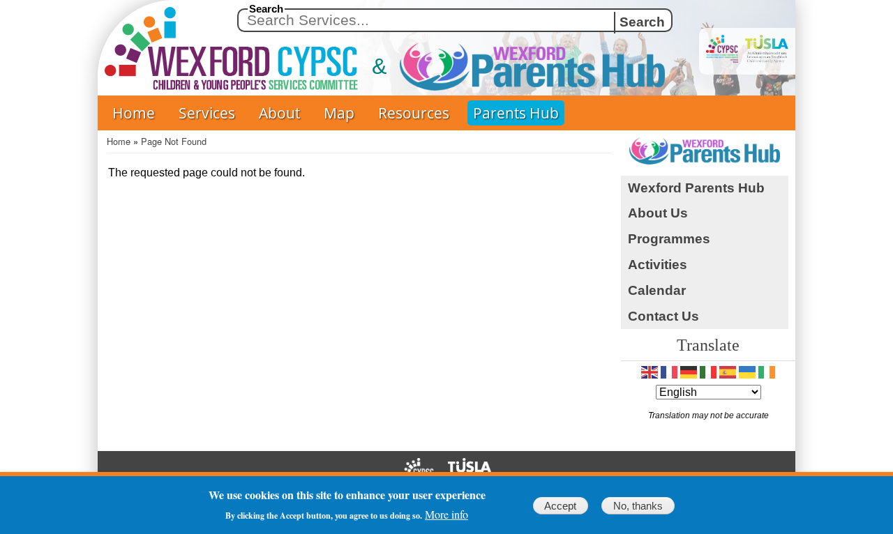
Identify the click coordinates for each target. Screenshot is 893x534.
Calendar (657, 290)
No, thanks (638, 505)
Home (133, 112)
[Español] (727, 372)
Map (339, 112)
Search (266, 9)
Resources (413, 112)
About (279, 112)
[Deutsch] (688, 372)
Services (207, 112)
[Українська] (747, 372)
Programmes (669, 238)
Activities (657, 264)
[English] (649, 372)
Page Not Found (174, 141)
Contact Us (663, 316)
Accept (560, 505)
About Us (658, 213)
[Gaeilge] (766, 372)
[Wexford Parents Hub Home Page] (504, 67)
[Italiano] (708, 372)
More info (446, 514)
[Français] (669, 372)
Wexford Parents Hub (696, 188)
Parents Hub (516, 112)
